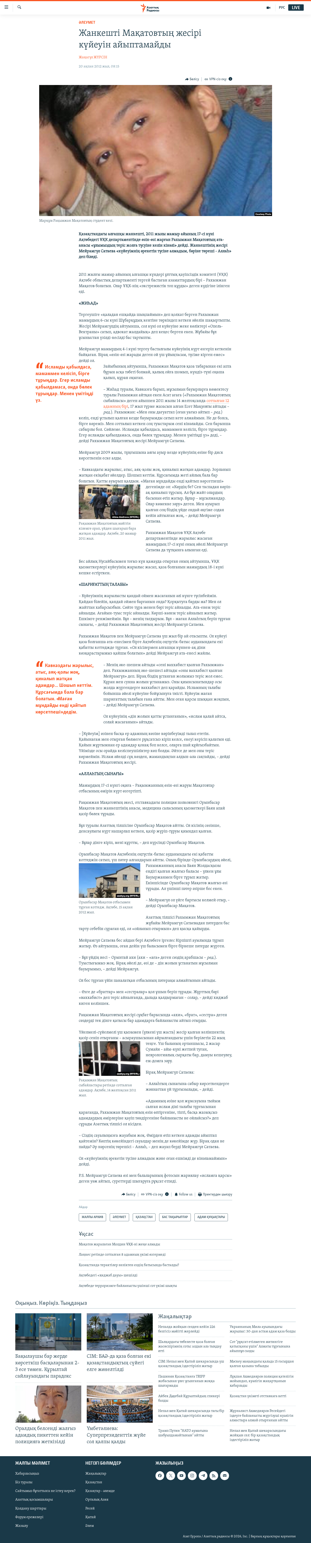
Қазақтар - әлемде (100, 1491)
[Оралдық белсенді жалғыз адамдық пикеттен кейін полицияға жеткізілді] (48, 1404)
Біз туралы (23, 1482)
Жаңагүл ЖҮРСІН (93, 57)
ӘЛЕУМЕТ (87, 23)
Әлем (89, 1526)
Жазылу (21, 1526)
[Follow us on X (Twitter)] (170, 1475)
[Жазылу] (224, 1475)
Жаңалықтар (95, 1474)
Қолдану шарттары (30, 1508)
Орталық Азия (96, 1500)
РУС (282, 8)
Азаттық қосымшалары (34, 1500)
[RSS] (213, 1475)
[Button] (192, 79)
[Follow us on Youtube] (181, 1475)
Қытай (90, 1517)
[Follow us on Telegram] (203, 1475)
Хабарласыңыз (27, 1474)
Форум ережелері (29, 1517)
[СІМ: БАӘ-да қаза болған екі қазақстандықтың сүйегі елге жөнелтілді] (120, 1331)
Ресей (90, 1508)
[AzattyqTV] (268, 7)
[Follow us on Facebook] (160, 1475)
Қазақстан (93, 1482)
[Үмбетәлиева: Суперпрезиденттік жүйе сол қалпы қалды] (120, 1404)
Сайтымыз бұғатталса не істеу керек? (45, 1491)
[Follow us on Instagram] (192, 1475)
